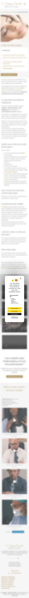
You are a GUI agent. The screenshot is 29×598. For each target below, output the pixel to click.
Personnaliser (14, 314)
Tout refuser (14, 311)
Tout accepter (14, 308)
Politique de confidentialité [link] (14, 317)
